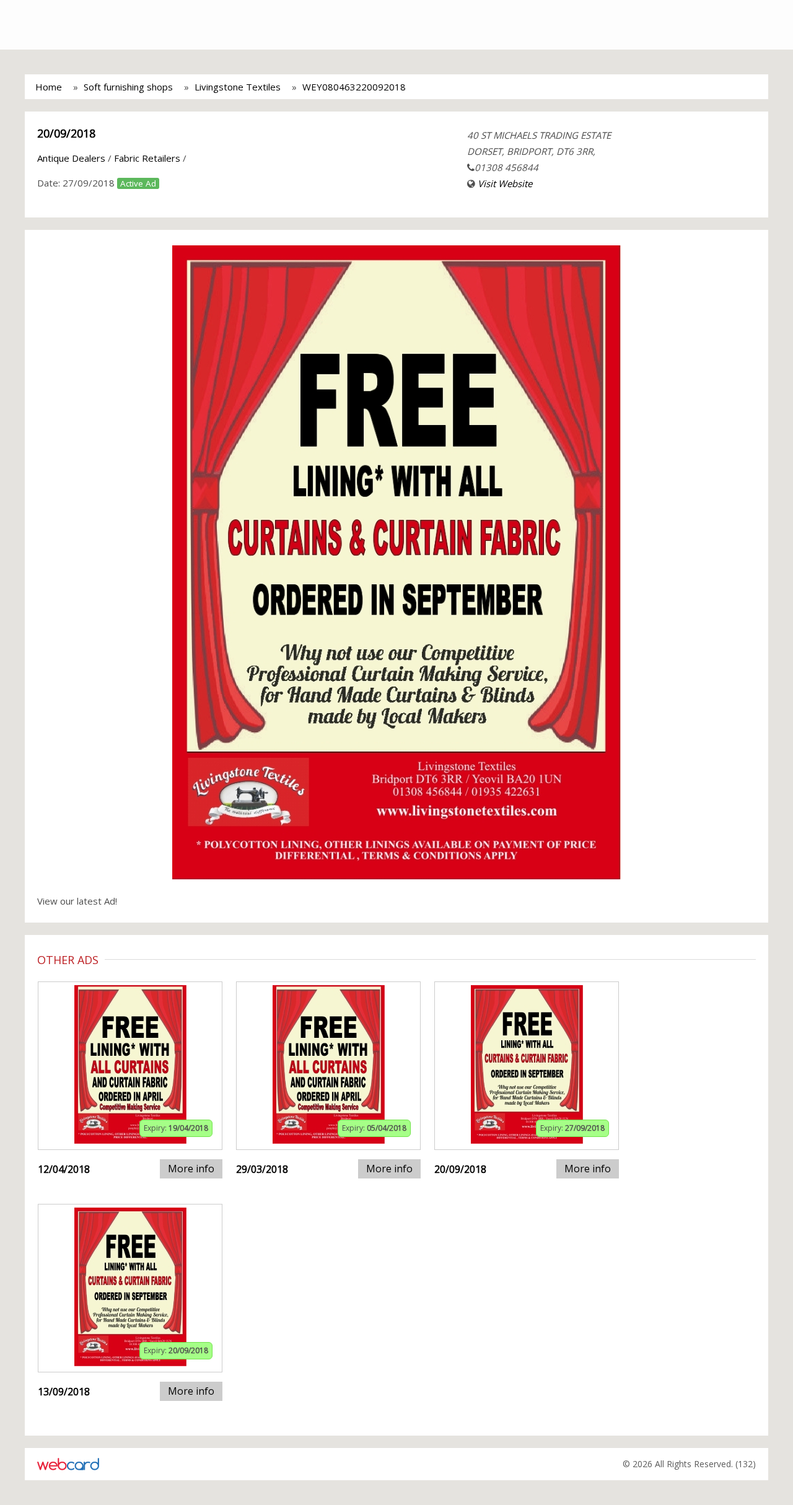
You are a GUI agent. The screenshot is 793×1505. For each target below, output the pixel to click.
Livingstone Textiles (238, 87)
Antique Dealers (71, 158)
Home (48, 87)
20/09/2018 (66, 133)
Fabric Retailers (147, 158)
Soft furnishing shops (128, 87)
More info (191, 1168)
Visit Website (505, 183)
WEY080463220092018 (354, 87)
